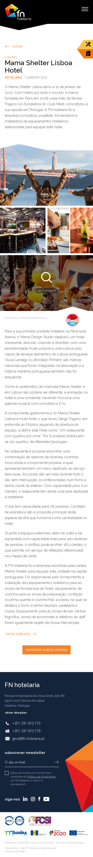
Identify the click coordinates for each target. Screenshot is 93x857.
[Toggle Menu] (85, 9)
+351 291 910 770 (26, 723)
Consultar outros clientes (46, 649)
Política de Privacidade (41, 776)
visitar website (18, 633)
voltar (17, 46)
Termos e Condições (17, 843)
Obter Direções (16, 712)
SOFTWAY (20, 851)
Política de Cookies (42, 843)
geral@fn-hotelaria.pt (28, 738)
